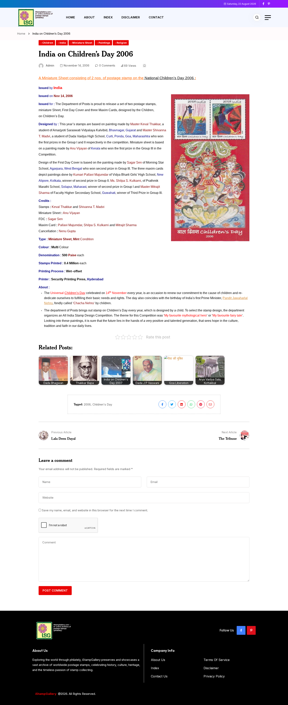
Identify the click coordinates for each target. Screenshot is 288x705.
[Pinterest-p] (251, 630)
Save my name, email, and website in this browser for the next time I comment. (95, 510)
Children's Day (102, 404)
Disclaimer (130, 17)
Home (70, 17)
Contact (156, 17)
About (89, 17)
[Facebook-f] (241, 630)
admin (50, 65)
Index (108, 17)
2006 (87, 404)
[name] (265, 3)
